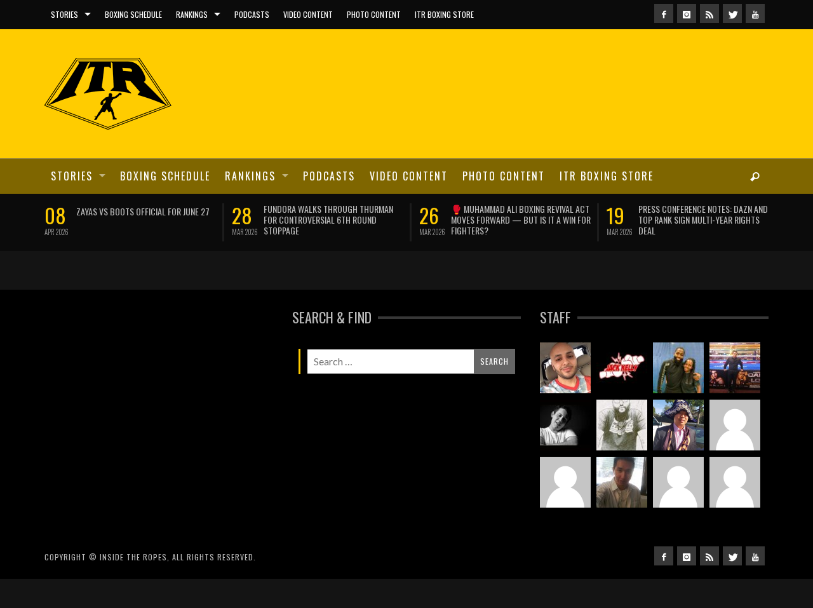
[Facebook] (663, 13)
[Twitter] (732, 13)
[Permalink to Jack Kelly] (621, 367)
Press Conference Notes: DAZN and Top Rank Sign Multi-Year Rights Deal (703, 219)
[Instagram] (686, 13)
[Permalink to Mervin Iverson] (621, 482)
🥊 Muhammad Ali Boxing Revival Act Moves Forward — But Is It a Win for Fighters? (521, 219)
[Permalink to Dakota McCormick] (565, 425)
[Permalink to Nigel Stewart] (621, 425)
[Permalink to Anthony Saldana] (678, 482)
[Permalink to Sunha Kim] (678, 425)
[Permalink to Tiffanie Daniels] (678, 367)
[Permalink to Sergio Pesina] (734, 367)
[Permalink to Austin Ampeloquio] (565, 482)
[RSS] (709, 13)
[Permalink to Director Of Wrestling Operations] (734, 425)
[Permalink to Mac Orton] (734, 482)
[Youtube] (755, 13)
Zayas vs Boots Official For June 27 (143, 211)
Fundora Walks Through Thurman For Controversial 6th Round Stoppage (328, 219)
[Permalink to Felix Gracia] (565, 367)
